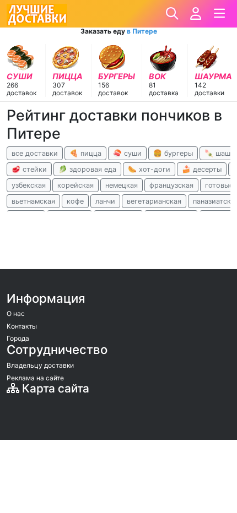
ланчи (105, 201)
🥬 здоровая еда (87, 169)
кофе (75, 201)
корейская (75, 185)
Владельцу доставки (40, 365)
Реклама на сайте (35, 378)
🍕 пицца (85, 153)
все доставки (35, 153)
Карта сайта (54, 388)
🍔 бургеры (173, 153)
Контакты (22, 326)
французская (171, 185)
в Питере (142, 31)
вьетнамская (33, 201)
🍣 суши (127, 153)
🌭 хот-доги (149, 169)
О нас (16, 313)
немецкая (121, 185)
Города (18, 338)
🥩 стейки (29, 169)
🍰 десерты (202, 169)
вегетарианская (154, 201)
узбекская (29, 185)
